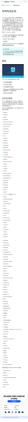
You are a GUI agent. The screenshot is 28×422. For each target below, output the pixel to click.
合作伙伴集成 (7, 98)
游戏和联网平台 (7, 5)
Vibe (4, 343)
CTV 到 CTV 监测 (7, 84)
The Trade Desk (7, 320)
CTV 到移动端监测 (7, 82)
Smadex (5, 313)
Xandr (4, 350)
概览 (4, 61)
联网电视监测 (16, 5)
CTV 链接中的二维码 (8, 87)
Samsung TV (6, 306)
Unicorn (5, 336)
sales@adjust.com (9, 54)
